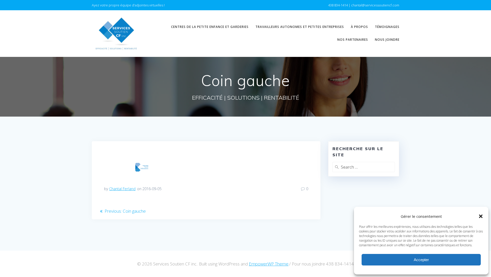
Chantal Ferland (122, 188)
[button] (480, 216)
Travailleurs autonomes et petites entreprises (299, 27)
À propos (359, 27)
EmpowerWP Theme (268, 264)
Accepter (421, 260)
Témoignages (387, 27)
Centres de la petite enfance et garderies (210, 27)
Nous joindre (387, 39)
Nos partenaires (352, 39)
